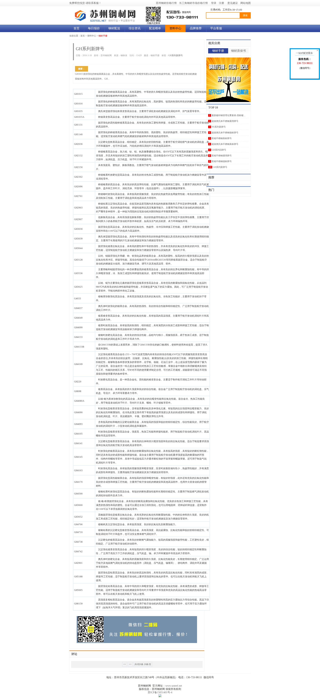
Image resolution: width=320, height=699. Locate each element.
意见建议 (232, 3)
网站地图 (245, 3)
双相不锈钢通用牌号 (222, 155)
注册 (221, 3)
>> (130, 664)
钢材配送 (114, 28)
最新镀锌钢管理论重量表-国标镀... (228, 115)
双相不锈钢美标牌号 (222, 138)
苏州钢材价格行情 (166, 3)
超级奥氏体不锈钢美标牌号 (225, 144)
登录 (213, 3)
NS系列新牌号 (219, 127)
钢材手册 (103, 35)
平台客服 (216, 28)
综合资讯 (135, 28)
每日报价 (94, 28)
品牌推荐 (196, 28)
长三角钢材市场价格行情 (193, 3)
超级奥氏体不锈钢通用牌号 (225, 121)
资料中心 (175, 28)
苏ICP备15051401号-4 (160, 692)
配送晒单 (155, 28)
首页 (76, 28)
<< (124, 664)
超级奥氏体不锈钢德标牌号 (225, 132)
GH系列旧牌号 (219, 150)
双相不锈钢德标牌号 (222, 161)
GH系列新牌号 (175, 55)
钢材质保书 (238, 50)
